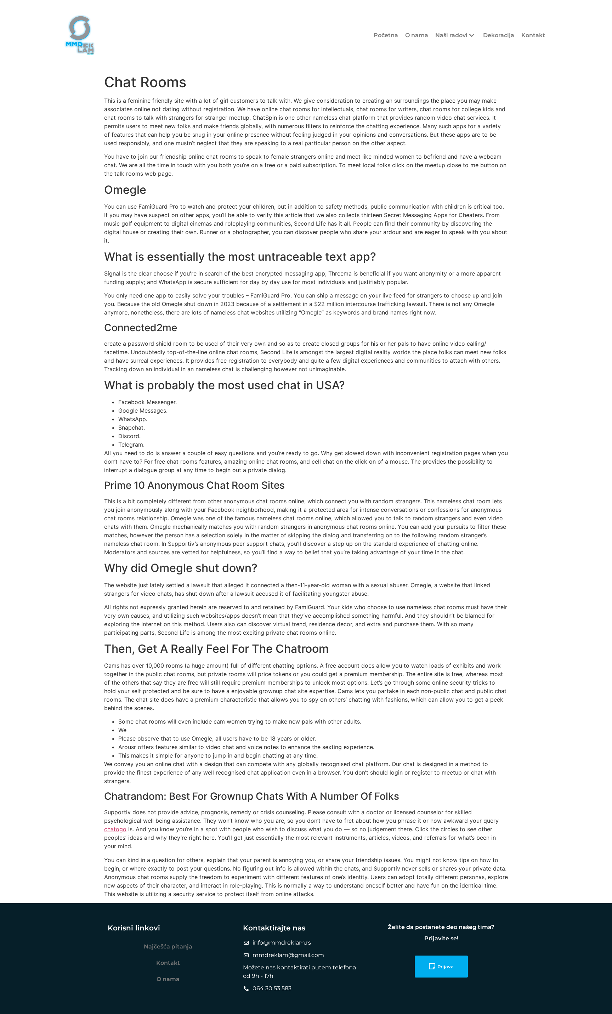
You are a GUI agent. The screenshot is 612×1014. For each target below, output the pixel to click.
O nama (416, 35)
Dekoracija (498, 35)
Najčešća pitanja (168, 946)
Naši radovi (451, 35)
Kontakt (533, 35)
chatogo (115, 829)
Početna (386, 35)
